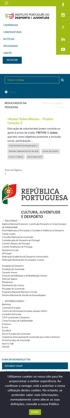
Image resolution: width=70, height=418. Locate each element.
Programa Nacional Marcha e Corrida (19, 292)
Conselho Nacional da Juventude (17, 237)
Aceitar (35, 412)
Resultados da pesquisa (15, 105)
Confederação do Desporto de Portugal (21, 240)
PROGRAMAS (10, 46)
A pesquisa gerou (54, 105)
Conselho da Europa (11, 314)
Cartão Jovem (8, 234)
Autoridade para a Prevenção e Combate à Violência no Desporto (33, 231)
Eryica (5, 327)
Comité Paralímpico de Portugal (17, 247)
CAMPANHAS (10, 25)
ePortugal (6, 253)
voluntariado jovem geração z (23, 145)
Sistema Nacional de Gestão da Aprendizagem (24, 295)
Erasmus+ (7, 324)
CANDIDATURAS (12, 32)
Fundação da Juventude (13, 269)
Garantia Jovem (9, 273)
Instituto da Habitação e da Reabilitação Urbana (24, 276)
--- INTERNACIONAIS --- (14, 301)
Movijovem (7, 282)
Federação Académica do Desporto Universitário (25, 257)
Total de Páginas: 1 (13, 172)
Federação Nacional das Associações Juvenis (23, 260)
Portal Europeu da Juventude (16, 340)
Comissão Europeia (11, 308)
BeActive (6, 304)
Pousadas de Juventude (13, 289)
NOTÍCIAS (8, 39)
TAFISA (5, 347)
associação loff (35, 157)
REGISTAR (12, 60)
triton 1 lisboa (16, 157)
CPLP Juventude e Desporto (16, 318)
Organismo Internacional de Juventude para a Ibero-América (31, 337)
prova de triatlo (50, 151)
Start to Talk (8, 344)
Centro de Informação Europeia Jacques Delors (24, 311)
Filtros (13, 92)
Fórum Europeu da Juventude (16, 334)
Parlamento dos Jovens (13, 285)
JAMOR (7, 53)
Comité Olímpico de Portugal (16, 244)
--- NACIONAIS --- (11, 221)
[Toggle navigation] (6, 3)
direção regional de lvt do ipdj (23, 151)
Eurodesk (6, 331)
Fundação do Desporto (13, 266)
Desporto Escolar (10, 250)
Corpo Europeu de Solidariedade (17, 321)
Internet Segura (9, 279)
